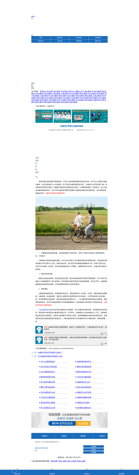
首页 (40, 37)
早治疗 (94, 449)
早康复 (94, 452)
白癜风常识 (50, 106)
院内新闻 (57, 91)
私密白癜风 (73, 102)
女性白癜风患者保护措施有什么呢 (50, 356)
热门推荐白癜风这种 (47, 382)
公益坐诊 (60, 41)
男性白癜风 (83, 93)
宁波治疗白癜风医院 (47, 397)
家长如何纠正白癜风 (47, 402)
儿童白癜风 (87, 91)
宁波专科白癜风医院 (84, 377)
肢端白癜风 (56, 102)
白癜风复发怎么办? (83, 382)
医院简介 (60, 37)
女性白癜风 (39, 93)
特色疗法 (41, 41)
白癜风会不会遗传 (83, 402)
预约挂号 (98, 41)
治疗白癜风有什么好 (47, 392)
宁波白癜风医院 (40, 106)
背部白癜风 (48, 102)
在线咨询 (98, 37)
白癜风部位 (97, 100)
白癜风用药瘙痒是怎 (84, 361)
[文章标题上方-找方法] (80, 117)
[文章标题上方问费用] (62, 117)
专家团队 (64, 436)
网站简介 (45, 436)
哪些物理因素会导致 (47, 377)
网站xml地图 (71, 461)
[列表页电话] (69, 427)
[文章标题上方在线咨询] (99, 117)
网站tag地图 (81, 461)
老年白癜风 (48, 93)
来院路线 (79, 41)
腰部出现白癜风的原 (84, 366)
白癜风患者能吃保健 (84, 397)
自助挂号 (102, 436)
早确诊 (94, 446)
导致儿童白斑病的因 (84, 387)
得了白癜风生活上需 (47, 408)
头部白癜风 (65, 102)
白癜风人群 (78, 91)
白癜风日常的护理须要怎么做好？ (50, 352)
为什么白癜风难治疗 (47, 361)
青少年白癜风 (96, 91)
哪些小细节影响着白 (47, 387)
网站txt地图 (62, 461)
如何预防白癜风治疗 (84, 408)
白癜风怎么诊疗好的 (84, 392)
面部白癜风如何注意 (84, 372)
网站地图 (54, 461)
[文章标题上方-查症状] (44, 117)
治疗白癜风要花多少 (47, 372)
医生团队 (79, 37)
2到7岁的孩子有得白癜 (48, 366)
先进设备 (64, 91)
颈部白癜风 (39, 102)
